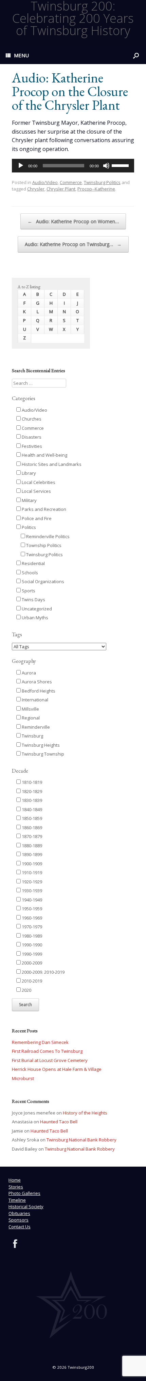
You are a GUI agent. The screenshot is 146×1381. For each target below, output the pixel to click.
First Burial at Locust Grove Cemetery (50, 1060)
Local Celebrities (38, 482)
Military (29, 500)
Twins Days (33, 599)
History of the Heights (85, 1113)
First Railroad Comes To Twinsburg (47, 1051)
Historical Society (25, 1206)
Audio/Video (45, 182)
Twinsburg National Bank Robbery (81, 1140)
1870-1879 (31, 836)
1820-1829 (31, 791)
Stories (15, 1187)
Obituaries (19, 1213)
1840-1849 (31, 809)
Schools (29, 573)
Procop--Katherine (96, 189)
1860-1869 (31, 827)
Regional (30, 718)
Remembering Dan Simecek (40, 1042)
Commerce (71, 182)
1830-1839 (31, 800)
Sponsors (18, 1220)
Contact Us (19, 1227)
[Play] (20, 165)
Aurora (28, 673)
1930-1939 (31, 890)
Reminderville (35, 727)
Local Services (36, 491)
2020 (26, 990)
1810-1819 (31, 782)
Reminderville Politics (47, 536)
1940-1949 (31, 900)
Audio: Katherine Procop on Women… (73, 221)
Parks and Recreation (43, 509)
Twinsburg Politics (102, 182)
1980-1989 (31, 936)
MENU (21, 55)
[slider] (121, 165)
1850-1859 (31, 818)
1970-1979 (31, 927)
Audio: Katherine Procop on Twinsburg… (73, 244)
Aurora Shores (36, 682)
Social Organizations (42, 581)
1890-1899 (31, 854)
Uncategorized (36, 609)
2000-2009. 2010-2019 (43, 972)
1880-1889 (31, 846)
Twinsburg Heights (40, 745)
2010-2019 (31, 981)
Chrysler (35, 189)
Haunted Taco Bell (58, 1122)
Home (14, 1180)
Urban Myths (34, 617)
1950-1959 (31, 909)
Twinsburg (32, 736)
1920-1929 (31, 882)
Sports (28, 591)
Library (28, 473)
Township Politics (43, 545)
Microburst (23, 1078)
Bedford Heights (38, 691)
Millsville (30, 709)
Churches (31, 419)
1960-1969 (31, 918)
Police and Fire (36, 518)
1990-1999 (31, 954)
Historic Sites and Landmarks (51, 464)
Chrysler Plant (61, 189)
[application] (73, 165)
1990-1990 (31, 945)
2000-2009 (31, 963)
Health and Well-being (44, 455)
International (34, 700)
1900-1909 (31, 864)
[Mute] (106, 165)
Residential (33, 563)
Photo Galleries (24, 1193)
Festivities (31, 446)
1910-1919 (31, 872)
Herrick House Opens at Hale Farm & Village (57, 1069)
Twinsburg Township (42, 754)
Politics (28, 527)
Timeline (17, 1200)
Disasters (31, 437)
